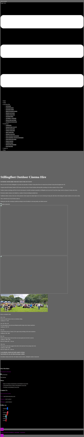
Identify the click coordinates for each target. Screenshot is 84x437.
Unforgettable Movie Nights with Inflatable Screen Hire (14, 385)
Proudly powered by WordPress (7, 432)
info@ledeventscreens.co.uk (9, 396)
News (4, 150)
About (4, 102)
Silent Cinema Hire (10, 132)
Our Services (6, 123)
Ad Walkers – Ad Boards (11, 118)
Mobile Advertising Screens (11, 111)
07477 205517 (8, 399)
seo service (22, 432)
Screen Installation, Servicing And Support (14, 137)
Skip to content (4, 1)
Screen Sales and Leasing (11, 139)
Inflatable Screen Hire (10, 134)
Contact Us (5, 148)
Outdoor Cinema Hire (10, 114)
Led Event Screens (10, 107)
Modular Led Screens (10, 113)
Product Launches (9, 141)
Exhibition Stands (9, 142)
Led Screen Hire (6, 104)
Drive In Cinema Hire (10, 128)
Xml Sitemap (3, 377)
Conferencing (8, 125)
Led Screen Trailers (10, 109)
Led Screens (8, 106)
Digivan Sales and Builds (11, 120)
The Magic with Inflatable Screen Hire (11, 387)
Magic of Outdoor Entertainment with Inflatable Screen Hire (15, 383)
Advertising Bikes (9, 116)
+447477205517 (8, 401)
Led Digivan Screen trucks (11, 121)
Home (4, 100)
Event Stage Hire (9, 146)
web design (16, 432)
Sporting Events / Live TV (11, 127)
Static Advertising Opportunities (12, 135)
